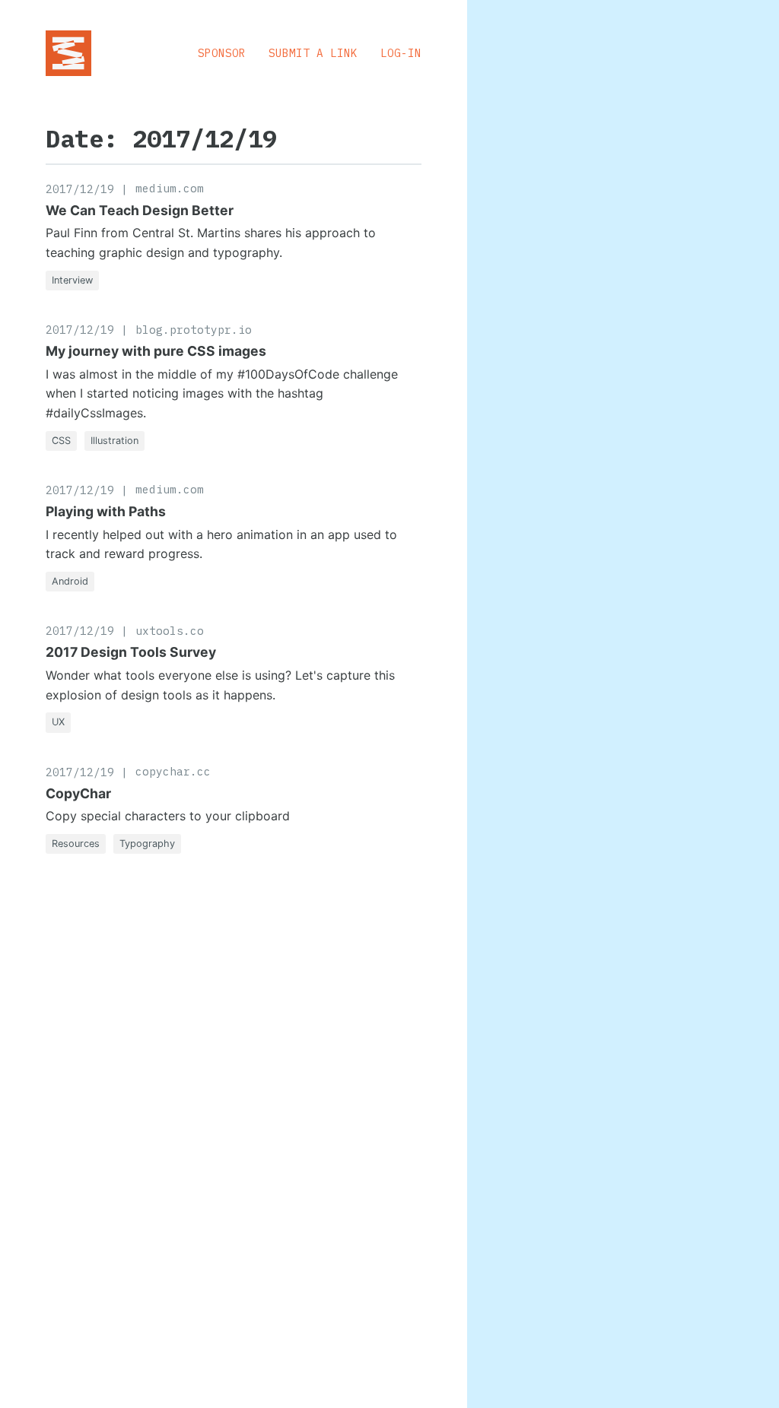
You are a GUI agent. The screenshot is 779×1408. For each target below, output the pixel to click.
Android (70, 581)
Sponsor (222, 53)
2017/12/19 (80, 189)
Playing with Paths (106, 511)
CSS (61, 440)
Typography (147, 843)
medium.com (169, 188)
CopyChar (78, 793)
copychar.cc (173, 771)
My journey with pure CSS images (156, 351)
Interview (72, 280)
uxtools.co (169, 630)
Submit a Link (313, 53)
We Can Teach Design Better (140, 210)
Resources (76, 843)
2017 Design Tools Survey (131, 652)
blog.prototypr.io (193, 329)
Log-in (400, 53)
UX (58, 722)
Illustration (114, 440)
